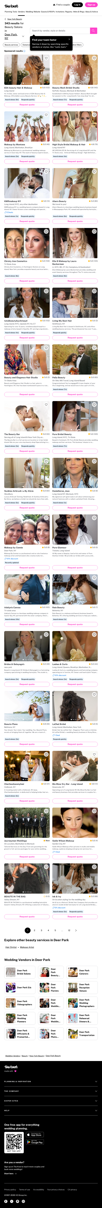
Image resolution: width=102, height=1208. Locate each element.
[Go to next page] (76, 930)
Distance (26, 45)
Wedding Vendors (12, 1056)
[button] (24, 51)
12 (69, 930)
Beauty (25, 1056)
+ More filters (76, 45)
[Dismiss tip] (69, 39)
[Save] (46, 58)
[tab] (23, 83)
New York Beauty (14, 19)
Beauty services (11, 45)
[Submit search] (93, 31)
